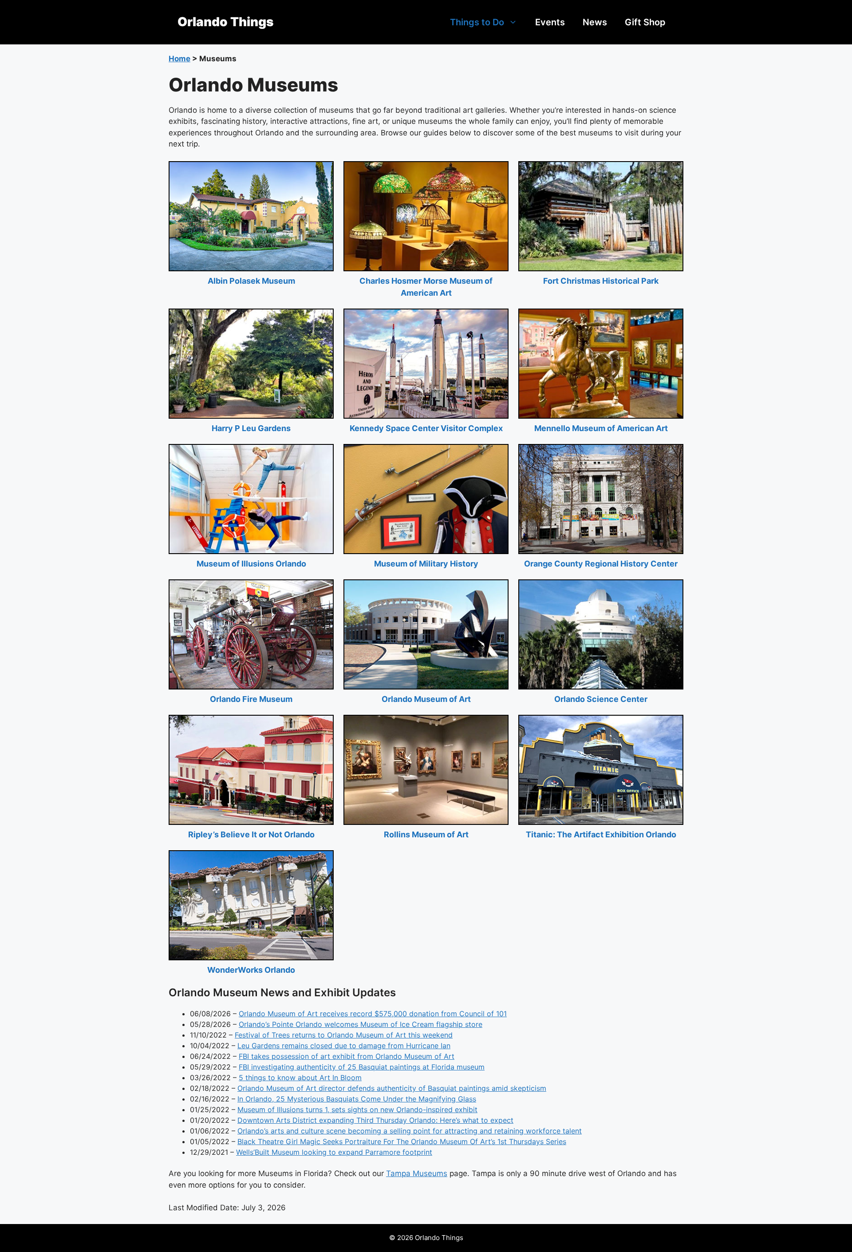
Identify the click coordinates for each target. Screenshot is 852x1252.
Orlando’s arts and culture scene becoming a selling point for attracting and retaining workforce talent (409, 1130)
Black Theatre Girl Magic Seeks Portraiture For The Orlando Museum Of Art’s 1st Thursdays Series (401, 1141)
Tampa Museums (416, 1173)
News (595, 22)
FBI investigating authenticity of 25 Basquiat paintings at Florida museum (362, 1066)
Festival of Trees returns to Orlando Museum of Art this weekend (344, 1034)
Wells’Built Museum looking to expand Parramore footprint (334, 1152)
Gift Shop (645, 22)
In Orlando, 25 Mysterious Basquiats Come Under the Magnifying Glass (356, 1098)
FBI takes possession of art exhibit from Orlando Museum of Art (346, 1056)
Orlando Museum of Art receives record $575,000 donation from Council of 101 (373, 1013)
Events (550, 22)
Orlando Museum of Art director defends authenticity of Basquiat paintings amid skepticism (391, 1088)
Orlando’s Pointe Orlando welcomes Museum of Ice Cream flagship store (360, 1024)
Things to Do (477, 22)
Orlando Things (225, 21)
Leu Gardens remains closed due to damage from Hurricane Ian (343, 1045)
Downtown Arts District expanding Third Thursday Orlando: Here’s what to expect (375, 1120)
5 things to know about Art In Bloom (300, 1077)
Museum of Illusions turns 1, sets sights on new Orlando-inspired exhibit (357, 1109)
